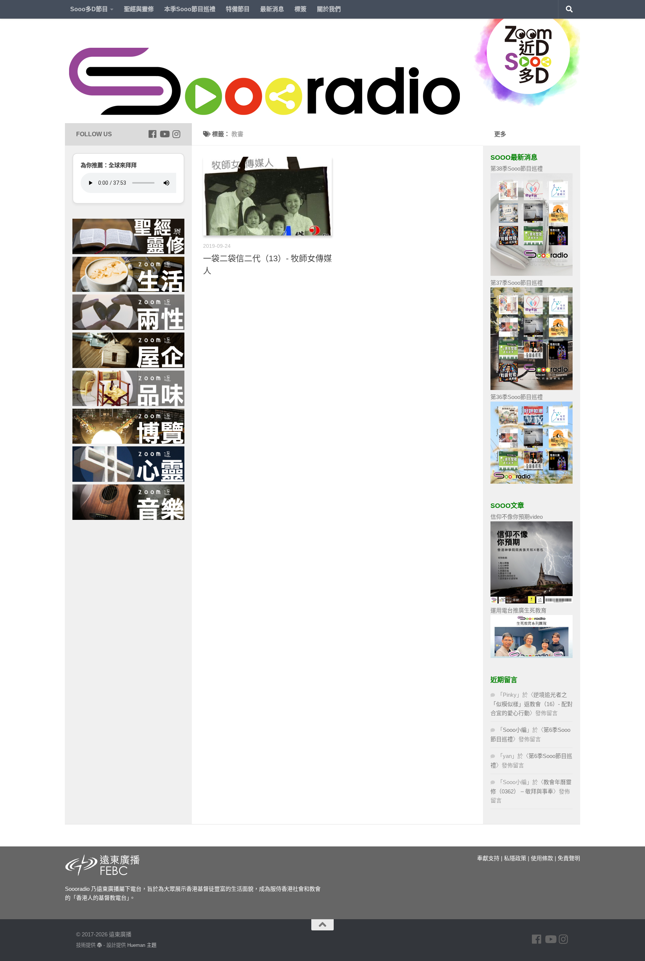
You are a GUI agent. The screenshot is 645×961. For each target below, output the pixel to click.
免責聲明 (569, 858)
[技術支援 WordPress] (99, 945)
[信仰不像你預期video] (531, 601)
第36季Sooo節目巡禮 (516, 397)
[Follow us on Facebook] (152, 134)
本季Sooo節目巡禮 (189, 9)
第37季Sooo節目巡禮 (516, 283)
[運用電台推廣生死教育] (531, 656)
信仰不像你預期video (516, 517)
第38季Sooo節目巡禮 (516, 168)
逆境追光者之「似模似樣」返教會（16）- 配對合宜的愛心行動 (531, 704)
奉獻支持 (488, 858)
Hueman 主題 (141, 945)
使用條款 (542, 858)
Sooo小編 (515, 730)
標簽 (300, 9)
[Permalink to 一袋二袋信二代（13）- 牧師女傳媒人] (267, 196)
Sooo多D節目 (89, 9)
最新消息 (272, 9)
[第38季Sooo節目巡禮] (531, 274)
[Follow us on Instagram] (176, 134)
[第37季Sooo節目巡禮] (531, 388)
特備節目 (238, 9)
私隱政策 (515, 858)
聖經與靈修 (139, 9)
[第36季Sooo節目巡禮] (531, 481)
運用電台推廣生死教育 (518, 610)
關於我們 (329, 9)
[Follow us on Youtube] (164, 134)
